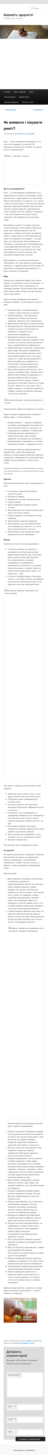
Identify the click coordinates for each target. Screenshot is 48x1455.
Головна (7, 92)
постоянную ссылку (26, 1343)
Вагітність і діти (27, 102)
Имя (12, 1406)
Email (12, 1419)
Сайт (10, 1431)
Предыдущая (10, 110)
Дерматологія (24, 97)
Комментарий (14, 1375)
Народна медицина (11, 102)
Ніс (40, 1341)
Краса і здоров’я (20, 92)
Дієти (31, 92)
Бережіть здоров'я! (18, 15)
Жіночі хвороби (9, 97)
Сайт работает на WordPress (24, 1450)
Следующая (38, 110)
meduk (31, 134)
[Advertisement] (24, 64)
